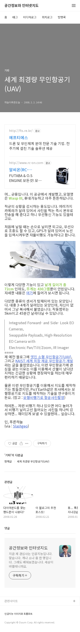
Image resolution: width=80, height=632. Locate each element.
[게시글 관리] (27, 443)
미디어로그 (29, 17)
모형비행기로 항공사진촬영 (43, 397)
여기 (29, 293)
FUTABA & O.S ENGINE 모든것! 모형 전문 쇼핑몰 (25, 178)
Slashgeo (20, 426)
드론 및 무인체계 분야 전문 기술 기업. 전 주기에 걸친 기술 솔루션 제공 (39, 146)
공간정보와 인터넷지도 (21, 5)
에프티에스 (18, 137)
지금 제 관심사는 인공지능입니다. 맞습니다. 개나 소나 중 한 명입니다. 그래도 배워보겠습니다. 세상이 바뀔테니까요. (31, 559)
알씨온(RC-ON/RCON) (18, 169)
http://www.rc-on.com (26, 163)
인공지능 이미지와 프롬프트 (18, 613)
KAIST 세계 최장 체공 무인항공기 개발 (44, 361)
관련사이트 (11, 601)
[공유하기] (21, 443)
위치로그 (47, 17)
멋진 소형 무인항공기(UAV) (50, 357)
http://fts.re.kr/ (21, 131)
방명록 (62, 17)
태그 (15, 17)
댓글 (7, 528)
